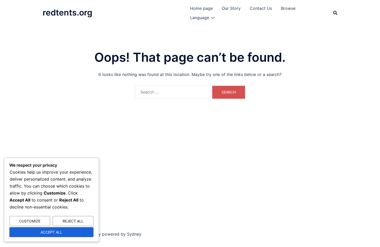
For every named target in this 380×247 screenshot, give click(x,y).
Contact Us (261, 8)
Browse (288, 8)
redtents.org (67, 12)
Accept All (51, 232)
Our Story (231, 8)
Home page (201, 8)
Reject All (73, 221)
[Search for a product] (335, 13)
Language (199, 17)
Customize (29, 221)
